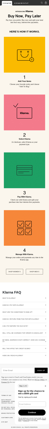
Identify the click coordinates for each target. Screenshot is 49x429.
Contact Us (5, 382)
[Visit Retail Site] (7, 3)
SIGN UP (41, 370)
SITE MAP (4, 422)
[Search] (41, 2)
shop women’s (14, 271)
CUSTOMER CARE (7, 417)
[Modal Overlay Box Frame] (32, 402)
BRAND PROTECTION (8, 413)
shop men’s (34, 271)
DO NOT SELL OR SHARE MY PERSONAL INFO (9, 408)
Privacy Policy (40, 380)
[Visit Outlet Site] (21, 3)
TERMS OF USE (6, 395)
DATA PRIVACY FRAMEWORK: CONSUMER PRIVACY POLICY (9, 401)
